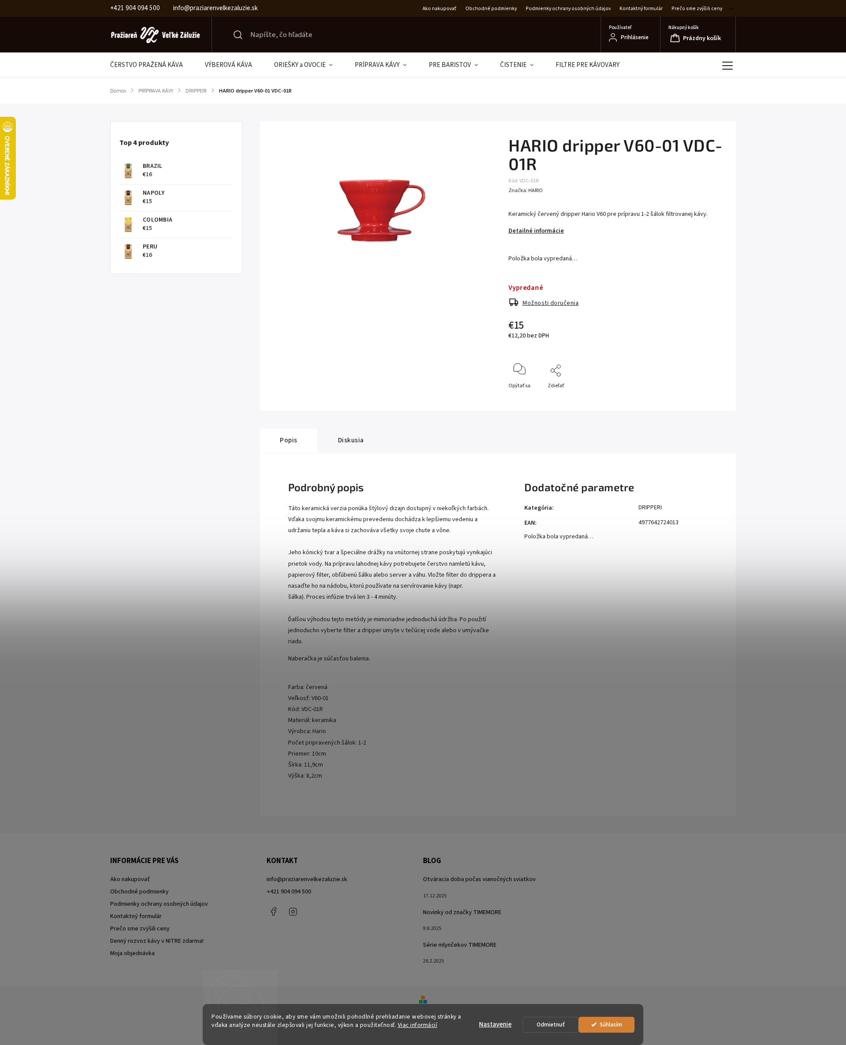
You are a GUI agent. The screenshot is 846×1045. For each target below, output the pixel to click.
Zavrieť (709, 400)
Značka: (525, 190)
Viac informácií (418, 1025)
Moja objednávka (132, 953)
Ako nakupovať (439, 8)
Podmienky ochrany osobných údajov (568, 8)
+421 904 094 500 (289, 891)
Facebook (273, 911)
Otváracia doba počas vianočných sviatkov (479, 879)
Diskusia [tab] (351, 440)
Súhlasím (611, 1024)
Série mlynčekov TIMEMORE (460, 945)
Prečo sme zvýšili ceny (697, 8)
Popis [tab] (288, 440)
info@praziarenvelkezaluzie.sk (307, 879)
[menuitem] (152, 65)
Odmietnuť (551, 1024)
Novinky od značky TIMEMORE (462, 912)
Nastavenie (495, 1024)
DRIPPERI (650, 507)
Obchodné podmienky (491, 8)
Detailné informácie (536, 230)
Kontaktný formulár (641, 8)
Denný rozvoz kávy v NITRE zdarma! (157, 941)
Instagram (293, 911)
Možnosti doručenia (551, 303)
